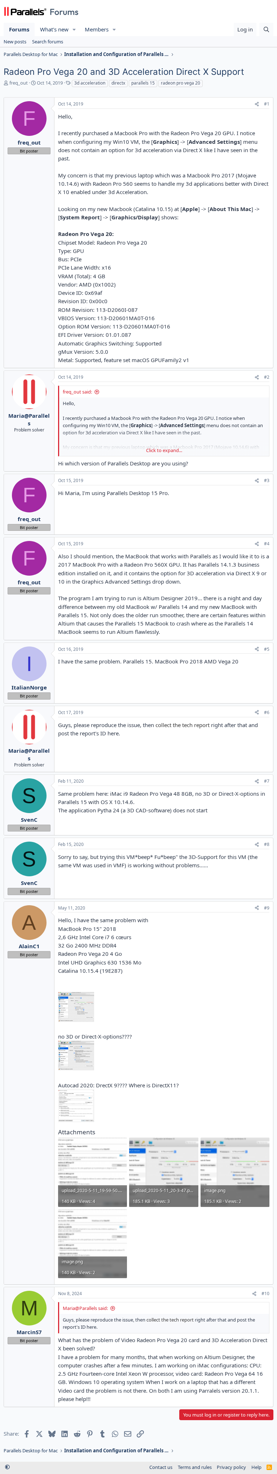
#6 (266, 712)
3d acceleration (89, 83)
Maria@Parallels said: (85, 1308)
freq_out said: (77, 391)
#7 (266, 781)
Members (97, 29)
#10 (265, 1293)
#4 (266, 544)
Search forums (47, 41)
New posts (15, 41)
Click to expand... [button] (164, 450)
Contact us (160, 1467)
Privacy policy (231, 1467)
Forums (19, 29)
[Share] (256, 104)
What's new (54, 29)
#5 (266, 649)
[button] (74, 29)
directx (118, 83)
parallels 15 (143, 83)
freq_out (18, 82)
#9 (266, 908)
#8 (266, 844)
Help (256, 1467)
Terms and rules (195, 1467)
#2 (266, 377)
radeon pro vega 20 (180, 83)
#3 (266, 480)
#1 (266, 104)
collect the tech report (182, 725)
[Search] (266, 29)
